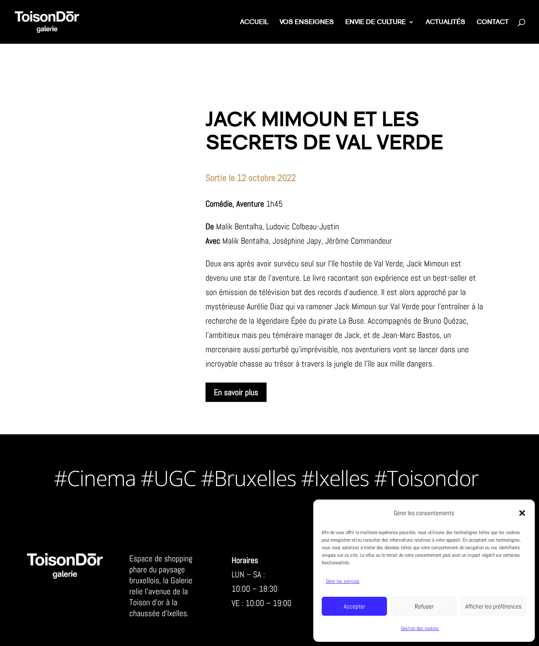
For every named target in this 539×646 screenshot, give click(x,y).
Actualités (445, 22)
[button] (522, 513)
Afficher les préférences (493, 606)
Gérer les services (343, 581)
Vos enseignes (307, 22)
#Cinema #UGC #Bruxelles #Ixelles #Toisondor (266, 478)
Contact (493, 22)
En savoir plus (236, 392)
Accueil (254, 22)
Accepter (354, 606)
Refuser (424, 606)
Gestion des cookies (420, 628)
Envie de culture (375, 22)
